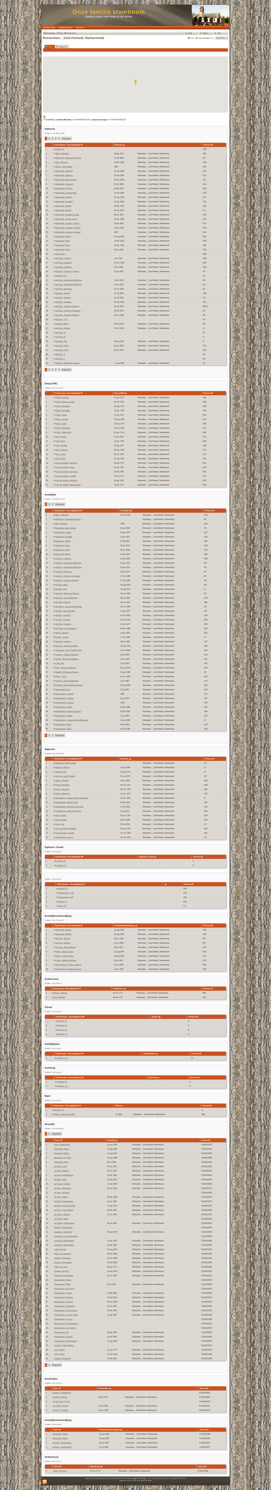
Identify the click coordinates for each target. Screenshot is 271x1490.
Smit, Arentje (61, 437)
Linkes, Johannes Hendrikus (67, 659)
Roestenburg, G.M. (66, 893)
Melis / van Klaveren (62, 1254)
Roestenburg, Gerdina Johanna (68, 711)
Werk (117, 1106)
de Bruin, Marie (62, 324)
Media (205, 33)
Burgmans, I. (61, 254)
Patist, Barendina (63, 406)
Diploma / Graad (146, 857)
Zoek (190, 33)
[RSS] (44, 1482)
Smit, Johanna (62, 450)
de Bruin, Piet (61, 341)
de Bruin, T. (60, 359)
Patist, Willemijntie (63, 432)
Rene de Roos (146, 1480)
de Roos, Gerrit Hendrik (65, 611)
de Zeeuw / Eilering (62, 1214)
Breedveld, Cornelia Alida (66, 193)
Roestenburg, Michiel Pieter (66, 802)
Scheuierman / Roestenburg (65, 1341)
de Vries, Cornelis (62, 620)
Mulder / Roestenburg (63, 1262)
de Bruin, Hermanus (64, 289)
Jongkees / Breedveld (63, 1232)
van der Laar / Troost (61, 1401)
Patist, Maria (61, 424)
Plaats (50, 46)
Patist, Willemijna (63, 428)
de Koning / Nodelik (62, 1184)
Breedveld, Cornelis (64, 197)
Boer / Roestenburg (62, 1145)
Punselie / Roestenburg (63, 1276)
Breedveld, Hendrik (63, 206)
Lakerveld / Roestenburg (64, 1241)
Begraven (124, 759)
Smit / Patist (59, 1354)
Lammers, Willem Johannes (66, 655)
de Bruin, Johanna (63, 298)
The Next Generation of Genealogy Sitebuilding (127, 1478)
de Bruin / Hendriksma (62, 1393)
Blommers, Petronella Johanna (68, 158)
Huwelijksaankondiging (124, 925)
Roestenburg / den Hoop (64, 1289)
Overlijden (125, 511)
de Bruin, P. (60, 354)
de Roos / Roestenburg (63, 1201)
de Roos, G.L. (63, 1086)
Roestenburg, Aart (62, 690)
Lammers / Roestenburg (64, 1245)
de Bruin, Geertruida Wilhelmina (69, 280)
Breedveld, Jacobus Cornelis (67, 223)
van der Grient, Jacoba (64, 833)
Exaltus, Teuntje (62, 637)
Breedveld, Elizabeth (64, 202)
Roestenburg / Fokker (63, 1293)
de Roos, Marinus (63, 939)
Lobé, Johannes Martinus (65, 668)
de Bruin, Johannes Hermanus (68, 311)
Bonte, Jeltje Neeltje (64, 167)
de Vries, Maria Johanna (66, 947)
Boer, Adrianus (62, 162)
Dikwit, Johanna (62, 397)
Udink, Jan (59, 824)
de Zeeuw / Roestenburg (64, 1223)
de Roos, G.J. (62, 1058)
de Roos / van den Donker (65, 1206)
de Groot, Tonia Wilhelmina (66, 598)
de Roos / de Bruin (61, 1193)
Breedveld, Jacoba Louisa (66, 219)
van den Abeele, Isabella (66, 476)
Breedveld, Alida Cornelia (66, 180)
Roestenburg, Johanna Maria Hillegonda (71, 720)
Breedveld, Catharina (64, 184)
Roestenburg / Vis (61, 1332)
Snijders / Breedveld (62, 1358)
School (155, 1017)
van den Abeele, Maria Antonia (68, 485)
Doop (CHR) (119, 393)
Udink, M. (62, 906)
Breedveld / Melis (61, 1162)
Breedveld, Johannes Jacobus (68, 228)
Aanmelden (71, 33)
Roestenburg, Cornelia (64, 694)
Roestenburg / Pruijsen (63, 1302)
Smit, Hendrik (61, 445)
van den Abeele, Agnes (65, 467)
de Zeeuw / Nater (61, 1219)
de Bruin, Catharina (64, 263)
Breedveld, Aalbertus (64, 171)
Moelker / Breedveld (62, 1258)
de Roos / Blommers (62, 1188)
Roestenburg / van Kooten (65, 1328)
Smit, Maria (60, 459)
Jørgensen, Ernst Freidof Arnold (68, 650)
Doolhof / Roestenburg (63, 1228)
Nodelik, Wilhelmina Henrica (66, 672)
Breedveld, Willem (62, 554)
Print (192, 38)
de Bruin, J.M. (61, 319)
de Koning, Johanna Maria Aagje (68, 607)
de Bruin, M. (61, 333)
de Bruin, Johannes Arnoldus (67, 306)
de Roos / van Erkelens (63, 1210)
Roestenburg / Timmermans (65, 1310)
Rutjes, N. (63, 902)
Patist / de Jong (60, 1267)
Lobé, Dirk (59, 663)
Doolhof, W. (63, 889)
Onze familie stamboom (108, 12)
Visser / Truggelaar (60, 1410)
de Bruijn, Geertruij (63, 258)
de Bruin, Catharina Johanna (67, 271)
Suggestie (63, 46)
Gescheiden (103, 1388)
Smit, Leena (61, 454)
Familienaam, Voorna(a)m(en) (67, 145)
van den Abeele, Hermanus (67, 472)
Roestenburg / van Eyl (63, 1319)
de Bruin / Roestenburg (63, 1175)
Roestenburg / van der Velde (65, 1315)
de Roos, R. (61, 861)
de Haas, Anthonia (62, 602)
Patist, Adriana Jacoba (65, 402)
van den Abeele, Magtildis (66, 480)
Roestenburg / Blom (62, 1284)
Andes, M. (60, 149)
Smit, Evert (60, 441)
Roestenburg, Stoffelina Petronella (69, 807)
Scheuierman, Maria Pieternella (68, 811)
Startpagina (50, 33)
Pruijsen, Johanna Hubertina (66, 681)
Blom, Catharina (62, 154)
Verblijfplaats (149, 1054)
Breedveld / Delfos (61, 1153)
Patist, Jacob (61, 415)
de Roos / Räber (60, 1197)
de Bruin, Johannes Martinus (67, 315)
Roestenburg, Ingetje (63, 716)
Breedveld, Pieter (63, 241)
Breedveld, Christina (64, 188)
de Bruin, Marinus (63, 328)
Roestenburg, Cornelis (64, 698)
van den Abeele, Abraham (66, 463)
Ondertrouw (118, 989)
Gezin (57, 1140)
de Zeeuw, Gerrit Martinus (66, 628)
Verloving (152, 1077)
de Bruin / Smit (60, 1179)
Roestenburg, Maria (63, 724)
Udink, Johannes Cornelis (64, 1114)
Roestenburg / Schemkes (64, 1306)
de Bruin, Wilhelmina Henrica (67, 363)
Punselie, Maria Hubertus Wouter (68, 685)
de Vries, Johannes (63, 624)
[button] (135, 82)
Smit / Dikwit (59, 1350)
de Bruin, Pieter (62, 346)
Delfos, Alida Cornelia (64, 952)
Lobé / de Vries (60, 1249)
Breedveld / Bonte (61, 1149)
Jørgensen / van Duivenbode (66, 1236)
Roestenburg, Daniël (63, 707)
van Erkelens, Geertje (64, 837)
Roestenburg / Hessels (63, 1297)
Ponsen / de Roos (61, 1271)
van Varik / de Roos (61, 1406)
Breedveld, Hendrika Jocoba (67, 215)
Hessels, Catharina (63, 642)
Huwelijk (111, 1140)
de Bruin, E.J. (61, 276)
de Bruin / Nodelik (61, 1171)
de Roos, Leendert (62, 615)
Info (219, 33)
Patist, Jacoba (62, 419)
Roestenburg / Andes (62, 1280)
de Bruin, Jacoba (63, 293)
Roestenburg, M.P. (66, 897)
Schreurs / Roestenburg (64, 1345)
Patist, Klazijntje (62, 789)
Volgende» (66, 138)
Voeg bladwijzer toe (205, 38)
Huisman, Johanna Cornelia (66, 646)
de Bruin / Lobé (60, 1166)
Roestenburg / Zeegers (63, 1337)
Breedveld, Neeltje (63, 236)
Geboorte (118, 145)
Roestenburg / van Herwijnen (66, 1324)
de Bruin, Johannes (64, 302)
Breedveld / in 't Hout (62, 1158)
